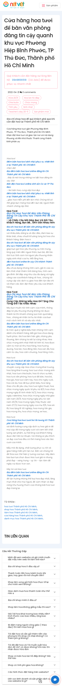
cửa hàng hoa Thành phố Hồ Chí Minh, (23, 515)
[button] (49, 5)
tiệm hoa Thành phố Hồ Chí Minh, (21, 512)
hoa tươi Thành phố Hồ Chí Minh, (20, 506)
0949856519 (19, 80)
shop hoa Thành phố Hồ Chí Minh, (21, 509)
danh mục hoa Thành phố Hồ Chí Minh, (23, 518)
